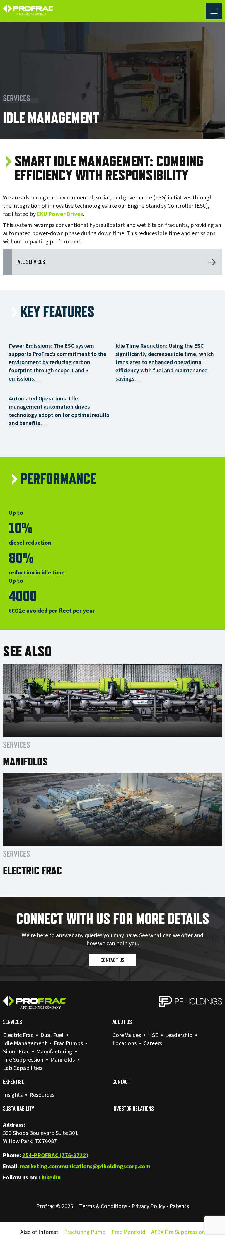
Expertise (13, 1081)
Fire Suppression (23, 1060)
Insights (13, 1095)
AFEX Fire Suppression (178, 1232)
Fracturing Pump (85, 1232)
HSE (153, 1035)
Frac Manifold (128, 1232)
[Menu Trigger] (214, 11)
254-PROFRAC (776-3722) (55, 1155)
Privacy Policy (148, 1206)
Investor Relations (133, 1108)
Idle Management (25, 1043)
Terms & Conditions (103, 1206)
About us (122, 1022)
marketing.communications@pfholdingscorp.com (85, 1166)
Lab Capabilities (22, 1068)
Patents (179, 1206)
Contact (121, 1081)
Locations (124, 1043)
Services (12, 1022)
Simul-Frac (16, 1052)
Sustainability (18, 1108)
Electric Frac (18, 1035)
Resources (42, 1095)
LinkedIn (50, 1178)
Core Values (126, 1035)
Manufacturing (54, 1052)
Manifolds (62, 1060)
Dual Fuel (52, 1035)
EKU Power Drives (60, 214)
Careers (153, 1043)
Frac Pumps (68, 1043)
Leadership (178, 1035)
